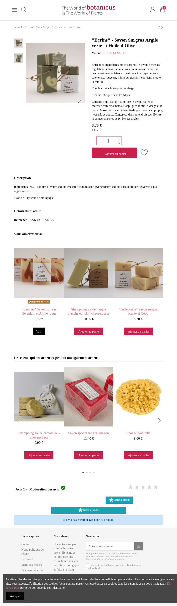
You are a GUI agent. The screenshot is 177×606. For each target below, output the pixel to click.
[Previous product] (159, 27)
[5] (155, 487)
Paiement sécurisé (32, 570)
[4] (149, 487)
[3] (143, 487)
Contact (26, 544)
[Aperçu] (43, 303)
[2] (136, 487)
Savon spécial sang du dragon (88, 433)
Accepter (15, 596)
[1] (130, 487)
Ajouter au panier (115, 154)
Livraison (27, 559)
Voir (38, 331)
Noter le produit (119, 500)
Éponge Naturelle (138, 433)
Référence (20, 220)
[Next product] (162, 27)
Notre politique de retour (32, 552)
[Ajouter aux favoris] (144, 153)
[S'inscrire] (138, 546)
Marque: (97, 53)
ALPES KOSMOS (114, 53)
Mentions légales (31, 564)
